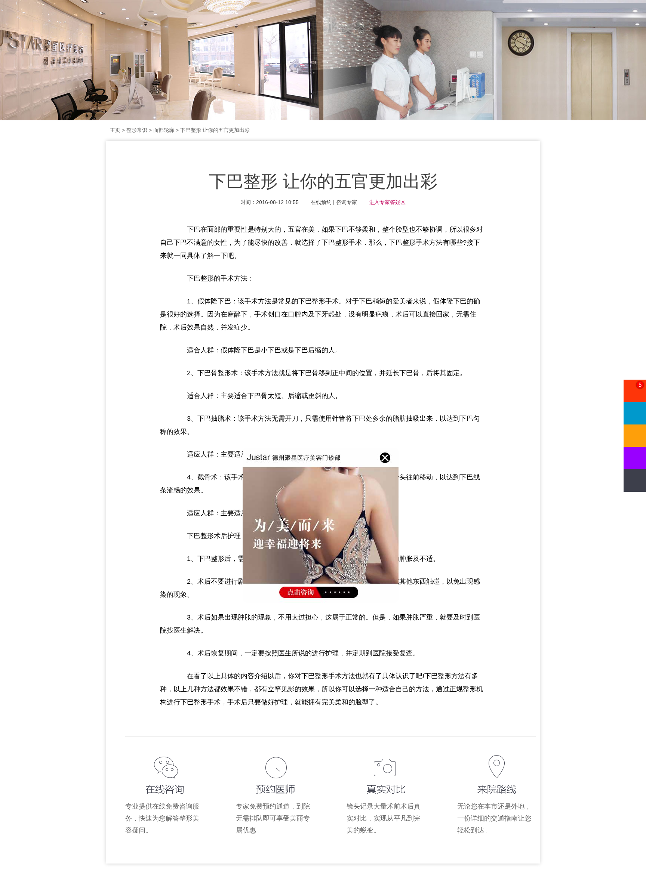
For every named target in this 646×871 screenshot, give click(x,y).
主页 (115, 130)
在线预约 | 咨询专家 (334, 202)
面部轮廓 (163, 130)
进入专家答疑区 (387, 202)
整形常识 (136, 130)
